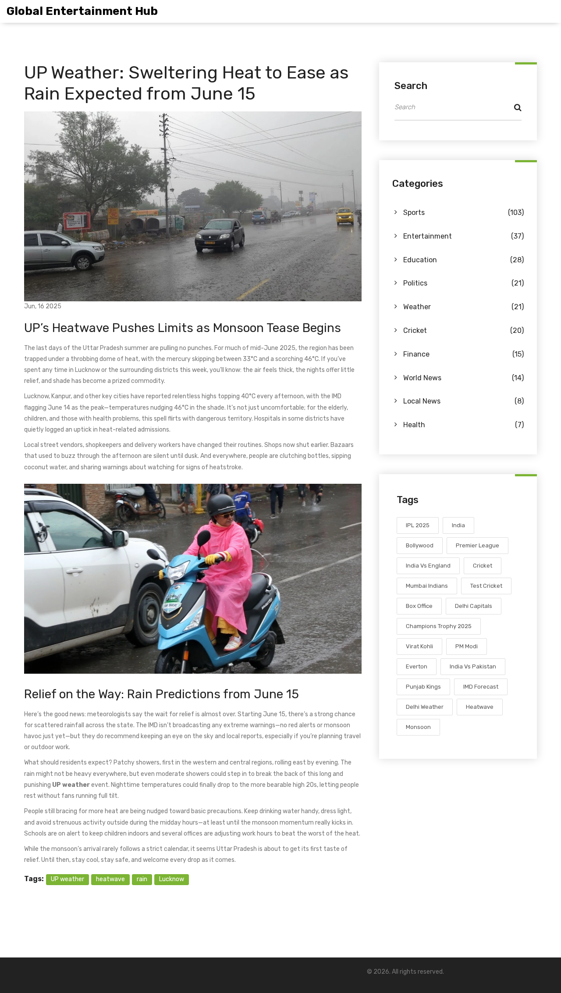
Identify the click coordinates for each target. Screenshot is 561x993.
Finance (463, 354)
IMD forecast (480, 686)
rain (142, 879)
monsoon (418, 727)
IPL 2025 (418, 525)
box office (419, 606)
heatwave (110, 879)
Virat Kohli (419, 646)
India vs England (428, 565)
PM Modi (466, 646)
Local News (463, 401)
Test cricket (486, 585)
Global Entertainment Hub (82, 11)
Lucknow (171, 879)
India (458, 525)
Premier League (477, 545)
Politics (463, 283)
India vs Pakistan (473, 666)
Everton (416, 666)
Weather (463, 307)
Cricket (463, 330)
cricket (482, 565)
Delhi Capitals (473, 606)
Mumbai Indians (427, 585)
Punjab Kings (423, 686)
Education (463, 260)
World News (463, 378)
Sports (463, 212)
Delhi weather (425, 707)
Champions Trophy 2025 (439, 626)
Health (463, 425)
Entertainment (463, 236)
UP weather (67, 879)
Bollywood (419, 545)
